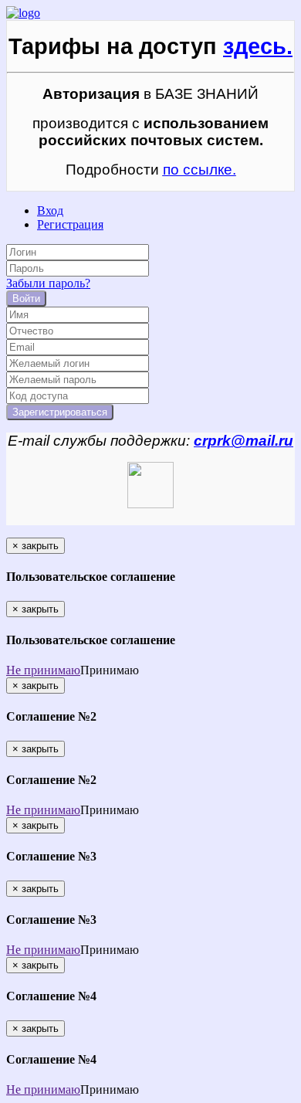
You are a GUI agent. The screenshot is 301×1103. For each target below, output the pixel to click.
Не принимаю (43, 670)
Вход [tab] (50, 210)
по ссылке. (199, 169)
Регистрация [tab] (70, 224)
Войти (26, 298)
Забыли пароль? (48, 283)
